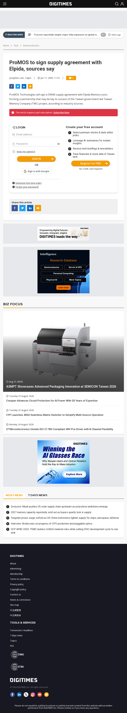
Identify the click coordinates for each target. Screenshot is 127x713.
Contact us (15, 594)
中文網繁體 (15, 610)
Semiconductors (31, 45)
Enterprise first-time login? (28, 183)
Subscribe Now (61, 112)
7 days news (16, 635)
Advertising (15, 568)
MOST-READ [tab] (14, 495)
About (13, 563)
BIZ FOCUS (13, 304)
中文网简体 (15, 615)
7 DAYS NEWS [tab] (37, 495)
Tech (16, 45)
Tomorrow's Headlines (21, 630)
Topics (13, 640)
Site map (14, 604)
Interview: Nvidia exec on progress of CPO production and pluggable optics (51, 523)
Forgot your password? (27, 186)
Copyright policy (18, 589)
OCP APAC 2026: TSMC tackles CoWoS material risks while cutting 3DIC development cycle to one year (64, 531)
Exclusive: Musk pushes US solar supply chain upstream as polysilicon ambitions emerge (59, 506)
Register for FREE (90, 163)
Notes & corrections (20, 599)
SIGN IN (36, 158)
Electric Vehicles (98, 34)
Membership (16, 573)
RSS (12, 645)
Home (6, 45)
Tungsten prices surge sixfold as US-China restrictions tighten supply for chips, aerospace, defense (65, 517)
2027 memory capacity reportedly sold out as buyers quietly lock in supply (51, 512)
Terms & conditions (20, 579)
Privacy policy (17, 584)
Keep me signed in (26, 151)
